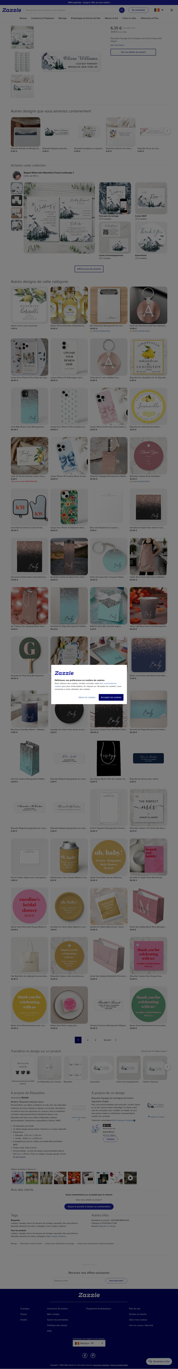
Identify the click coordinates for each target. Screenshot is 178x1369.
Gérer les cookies (87, 697)
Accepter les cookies (111, 697)
